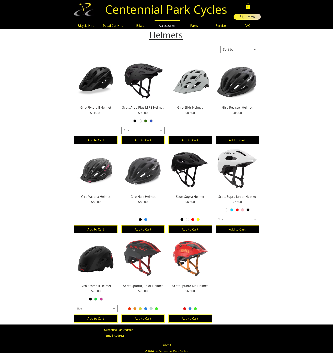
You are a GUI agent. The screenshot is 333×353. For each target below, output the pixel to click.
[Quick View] (96, 80)
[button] (248, 6)
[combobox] (239, 49)
